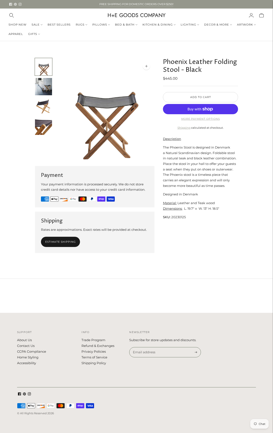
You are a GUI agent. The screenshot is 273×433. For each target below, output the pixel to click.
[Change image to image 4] (43, 126)
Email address (143, 347)
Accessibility (26, 363)
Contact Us (26, 346)
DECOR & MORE (216, 24)
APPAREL (16, 34)
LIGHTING (188, 24)
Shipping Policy (93, 363)
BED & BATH (125, 24)
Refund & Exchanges (97, 346)
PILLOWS (99, 24)
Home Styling (27, 357)
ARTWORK (245, 24)
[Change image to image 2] (43, 86)
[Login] (251, 15)
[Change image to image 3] (43, 106)
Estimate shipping (60, 241)
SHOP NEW (17, 24)
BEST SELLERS (59, 24)
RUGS (80, 24)
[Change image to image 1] (43, 66)
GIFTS (32, 34)
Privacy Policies (93, 351)
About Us (24, 340)
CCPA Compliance (31, 351)
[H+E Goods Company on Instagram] (20, 4)
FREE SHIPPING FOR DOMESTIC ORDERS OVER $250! (136, 4)
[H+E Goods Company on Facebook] (10, 4)
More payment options (200, 118)
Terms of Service (94, 357)
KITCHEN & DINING (157, 24)
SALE (36, 24)
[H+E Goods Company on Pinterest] (15, 4)
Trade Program (93, 340)
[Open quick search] (12, 15)
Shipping (183, 128)
